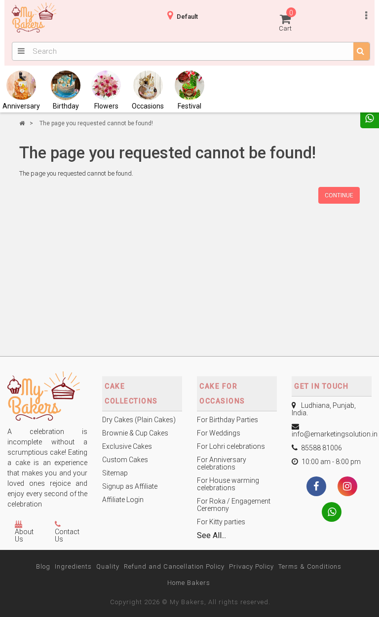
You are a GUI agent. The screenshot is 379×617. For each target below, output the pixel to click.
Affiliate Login (123, 500)
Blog (43, 566)
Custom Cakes (125, 460)
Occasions (148, 106)
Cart (286, 20)
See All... (211, 535)
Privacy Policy (251, 566)
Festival (189, 106)
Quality (107, 566)
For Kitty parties (221, 522)
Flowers (106, 106)
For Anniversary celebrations (221, 463)
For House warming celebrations (228, 484)
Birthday (66, 106)
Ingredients (73, 566)
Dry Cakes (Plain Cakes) (139, 420)
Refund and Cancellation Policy (174, 566)
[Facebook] (316, 487)
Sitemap (115, 473)
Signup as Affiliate (129, 486)
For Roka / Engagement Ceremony (233, 504)
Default (187, 16)
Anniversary (21, 106)
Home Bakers (188, 582)
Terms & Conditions (309, 566)
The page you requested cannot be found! (96, 123)
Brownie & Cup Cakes (135, 433)
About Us (24, 535)
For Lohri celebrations (231, 446)
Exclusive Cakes (127, 446)
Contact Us (67, 535)
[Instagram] (347, 487)
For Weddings (218, 433)
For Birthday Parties (227, 420)
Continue (339, 195)
